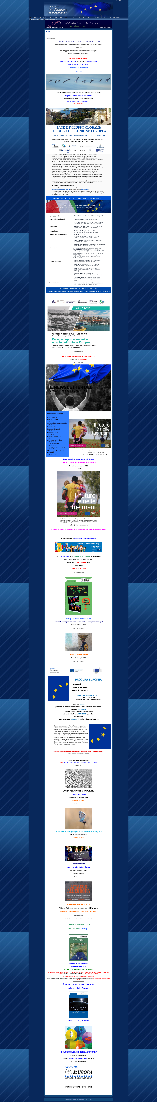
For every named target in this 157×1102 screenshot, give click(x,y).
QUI (81, 1021)
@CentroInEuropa (50, 38)
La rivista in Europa (55, 17)
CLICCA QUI (78, 47)
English (121, 0)
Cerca (42, 19)
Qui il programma (78, 351)
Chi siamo (37, 17)
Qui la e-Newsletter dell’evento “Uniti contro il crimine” (78, 918)
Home (32, 17)
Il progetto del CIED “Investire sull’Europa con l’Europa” (102, 17)
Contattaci (36, 19)
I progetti (86, 17)
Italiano (117, 0)
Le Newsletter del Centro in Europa (74, 17)
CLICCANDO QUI (78, 362)
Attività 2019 (48, 19)
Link (32, 19)
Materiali (63, 17)
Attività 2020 (55, 19)
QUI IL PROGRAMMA (79, 533)
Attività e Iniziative (45, 17)
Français (126, 0)
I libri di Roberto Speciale (121, 17)
